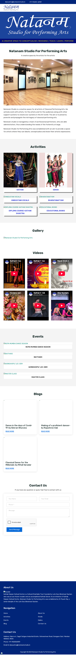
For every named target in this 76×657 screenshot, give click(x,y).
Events (6, 620)
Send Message (14, 529)
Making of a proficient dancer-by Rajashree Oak (55, 426)
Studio (40, 616)
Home (6, 613)
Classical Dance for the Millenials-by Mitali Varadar (18, 463)
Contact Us (42, 623)
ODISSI (56, 190)
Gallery (40, 620)
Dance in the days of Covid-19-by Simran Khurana (19, 426)
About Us (41, 613)
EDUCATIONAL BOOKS (56, 211)
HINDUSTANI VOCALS (20, 200)
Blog (5, 623)
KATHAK (20, 190)
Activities (7, 616)
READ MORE (10, 431)
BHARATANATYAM (56, 200)
